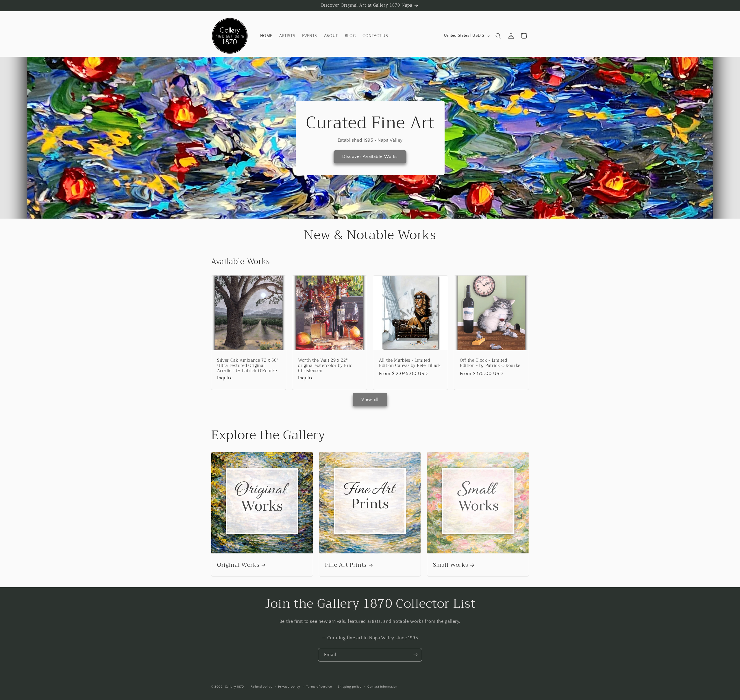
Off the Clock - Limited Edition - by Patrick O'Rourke (490, 363)
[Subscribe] (415, 655)
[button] (498, 35)
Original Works (238, 564)
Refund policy (261, 686)
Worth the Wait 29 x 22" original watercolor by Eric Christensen (325, 366)
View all (370, 399)
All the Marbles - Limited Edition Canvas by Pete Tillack (410, 363)
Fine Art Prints (346, 564)
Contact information (382, 686)
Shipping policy (350, 686)
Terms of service (319, 686)
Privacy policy (289, 686)
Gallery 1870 (234, 686)
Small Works (450, 564)
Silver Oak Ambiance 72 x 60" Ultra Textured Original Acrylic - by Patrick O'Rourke (247, 366)
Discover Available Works (370, 156)
